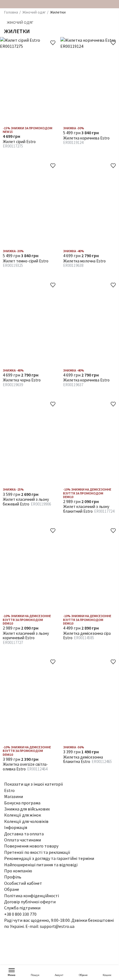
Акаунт (59, 975)
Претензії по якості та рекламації (37, 852)
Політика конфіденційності (31, 895)
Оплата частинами (22, 840)
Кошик (107, 975)
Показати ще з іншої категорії (34, 784)
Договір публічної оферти (30, 901)
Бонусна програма (22, 803)
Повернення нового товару (31, 846)
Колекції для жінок (22, 815)
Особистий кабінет (23, 883)
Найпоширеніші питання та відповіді (40, 864)
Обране (83, 975)
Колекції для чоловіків (26, 821)
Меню (11, 975)
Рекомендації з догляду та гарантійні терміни (49, 858)
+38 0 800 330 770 (20, 914)
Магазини (13, 796)
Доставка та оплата (24, 833)
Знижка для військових (27, 809)
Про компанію (18, 870)
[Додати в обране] (52, 42)
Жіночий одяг (20, 22)
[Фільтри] (111, 31)
